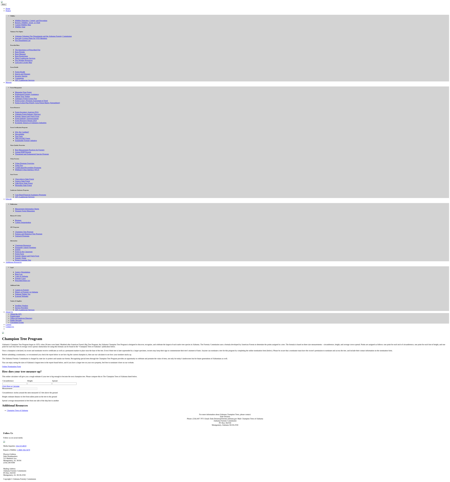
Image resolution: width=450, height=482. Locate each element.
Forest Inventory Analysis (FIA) (27, 112)
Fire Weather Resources (24, 60)
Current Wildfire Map (23, 25)
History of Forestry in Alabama (26, 292)
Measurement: (7, 388)
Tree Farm (19, 136)
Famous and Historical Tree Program (28, 234)
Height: (30, 381)
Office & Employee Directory (21, 318)
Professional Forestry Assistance (27, 94)
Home (8, 9)
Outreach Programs (22, 236)
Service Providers (21, 308)
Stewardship (19, 134)
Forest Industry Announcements (27, 119)
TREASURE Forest (22, 138)
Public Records (16, 320)
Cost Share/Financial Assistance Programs (30, 195)
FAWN (17, 250)
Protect (8, 11)
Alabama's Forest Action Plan (26, 99)
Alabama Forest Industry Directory (28, 114)
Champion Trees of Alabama (17, 410)
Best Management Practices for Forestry (30, 150)
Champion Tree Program (24, 232)
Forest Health (20, 72)
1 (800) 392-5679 (23, 450)
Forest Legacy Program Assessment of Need (31, 101)
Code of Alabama (21, 276)
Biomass (18, 220)
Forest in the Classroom (23, 252)
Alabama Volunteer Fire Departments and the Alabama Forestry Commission (43, 36)
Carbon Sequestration (23, 222)
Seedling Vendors (21, 306)
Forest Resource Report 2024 (26, 121)
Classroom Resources (23, 245)
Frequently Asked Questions (25, 247)
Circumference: (8, 381)
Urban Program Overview (24, 163)
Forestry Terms (20, 258)
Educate (9, 199)
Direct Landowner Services (25, 58)
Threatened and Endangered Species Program (32, 154)
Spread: (55, 381)
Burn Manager (20, 54)
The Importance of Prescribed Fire (27, 50)
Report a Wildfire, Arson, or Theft (27, 23)
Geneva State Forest (22, 181)
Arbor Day (19, 165)
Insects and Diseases (22, 74)
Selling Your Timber (22, 96)
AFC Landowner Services (24, 80)
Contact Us (10, 327)
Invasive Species (21, 76)
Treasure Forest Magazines (25, 211)
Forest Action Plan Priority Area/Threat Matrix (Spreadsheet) (37, 103)
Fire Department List (22, 40)
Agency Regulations (22, 272)
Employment (15, 316)
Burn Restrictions (21, 56)
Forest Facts (19, 254)
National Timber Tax (22, 294)
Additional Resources (14, 262)
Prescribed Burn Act (22, 281)
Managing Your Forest (23, 92)
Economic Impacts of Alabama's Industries (30, 123)
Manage (9, 82)
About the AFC (16, 314)
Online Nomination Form (11, 367)
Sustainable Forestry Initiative (26, 141)
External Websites (21, 296)
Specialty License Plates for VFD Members (31, 38)
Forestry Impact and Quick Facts (27, 116)
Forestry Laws (20, 278)
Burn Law (19, 274)
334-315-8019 (21, 446)
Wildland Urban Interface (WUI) (27, 170)
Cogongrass (19, 78)
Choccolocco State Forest (24, 179)
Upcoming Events (17, 322)
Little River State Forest (24, 183)
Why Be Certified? (22, 132)
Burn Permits (20, 52)
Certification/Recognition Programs (28, 168)
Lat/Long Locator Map (23, 63)
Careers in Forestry (22, 290)
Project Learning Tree (23, 260)
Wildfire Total (20, 27)
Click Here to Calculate (10, 386)
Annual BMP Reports (23, 152)
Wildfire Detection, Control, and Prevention (31, 21)
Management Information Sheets (27, 209)
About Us (9, 312)
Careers (8, 325)
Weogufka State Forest (23, 185)
